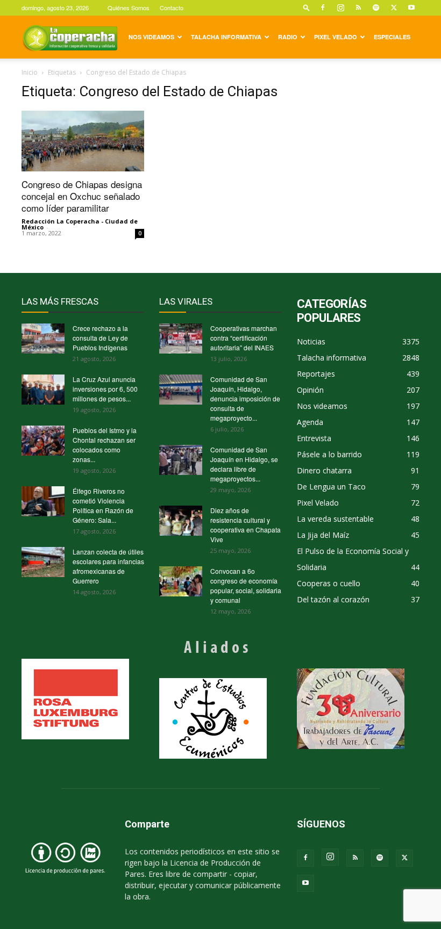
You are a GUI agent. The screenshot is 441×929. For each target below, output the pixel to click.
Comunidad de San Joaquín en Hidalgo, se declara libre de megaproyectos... (244, 464)
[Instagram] (340, 7)
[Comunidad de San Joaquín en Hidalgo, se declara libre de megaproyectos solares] (180, 460)
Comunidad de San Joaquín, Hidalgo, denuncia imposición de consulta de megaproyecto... (245, 398)
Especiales (392, 37)
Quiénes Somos (129, 7)
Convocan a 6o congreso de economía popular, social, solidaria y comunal (245, 585)
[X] (394, 7)
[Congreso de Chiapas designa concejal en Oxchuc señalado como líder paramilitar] (83, 141)
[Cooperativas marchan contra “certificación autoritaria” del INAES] (180, 338)
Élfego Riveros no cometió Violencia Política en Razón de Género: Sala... (103, 505)
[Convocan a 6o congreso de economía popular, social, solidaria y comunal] (180, 581)
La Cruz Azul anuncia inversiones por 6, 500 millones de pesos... (105, 389)
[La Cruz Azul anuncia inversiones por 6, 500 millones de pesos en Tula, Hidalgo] (43, 390)
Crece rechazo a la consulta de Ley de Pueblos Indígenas (100, 337)
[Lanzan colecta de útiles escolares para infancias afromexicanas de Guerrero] (43, 562)
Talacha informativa (226, 37)
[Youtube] (411, 7)
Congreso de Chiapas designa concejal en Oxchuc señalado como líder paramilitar (82, 195)
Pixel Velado (335, 37)
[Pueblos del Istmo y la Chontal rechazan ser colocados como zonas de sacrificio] (43, 441)
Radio (287, 37)
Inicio (30, 72)
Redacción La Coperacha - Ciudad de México (80, 224)
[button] (306, 7)
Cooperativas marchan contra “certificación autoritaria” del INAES (243, 337)
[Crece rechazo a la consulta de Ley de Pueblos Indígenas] (43, 338)
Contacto (171, 7)
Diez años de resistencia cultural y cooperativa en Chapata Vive (245, 525)
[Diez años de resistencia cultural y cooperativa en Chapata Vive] (180, 521)
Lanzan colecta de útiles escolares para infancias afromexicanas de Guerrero (108, 566)
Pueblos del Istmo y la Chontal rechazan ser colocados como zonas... (105, 445)
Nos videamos (151, 37)
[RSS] (358, 7)
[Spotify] (376, 7)
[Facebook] (323, 7)
